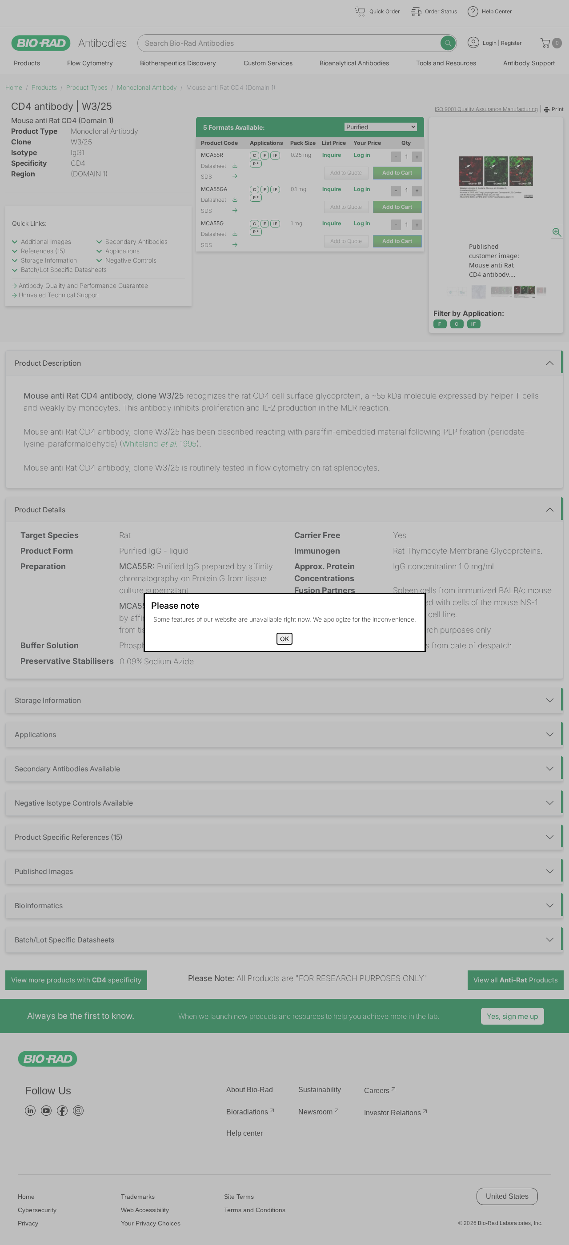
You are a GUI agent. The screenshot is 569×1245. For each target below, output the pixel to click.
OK (284, 638)
